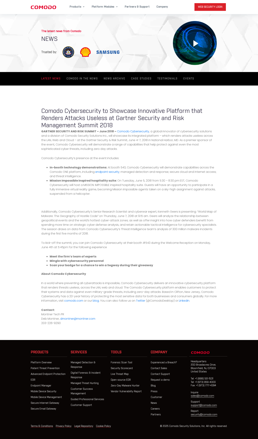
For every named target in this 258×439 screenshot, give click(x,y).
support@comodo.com (204, 405)
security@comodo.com (204, 414)
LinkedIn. (184, 301)
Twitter (140, 301)
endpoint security (107, 172)
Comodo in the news (82, 78)
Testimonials (167, 78)
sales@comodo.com (202, 396)
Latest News (51, 78)
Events (188, 78)
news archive (114, 78)
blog (96, 301)
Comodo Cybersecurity (133, 131)
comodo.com (73, 301)
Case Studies (141, 78)
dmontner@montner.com (77, 319)
